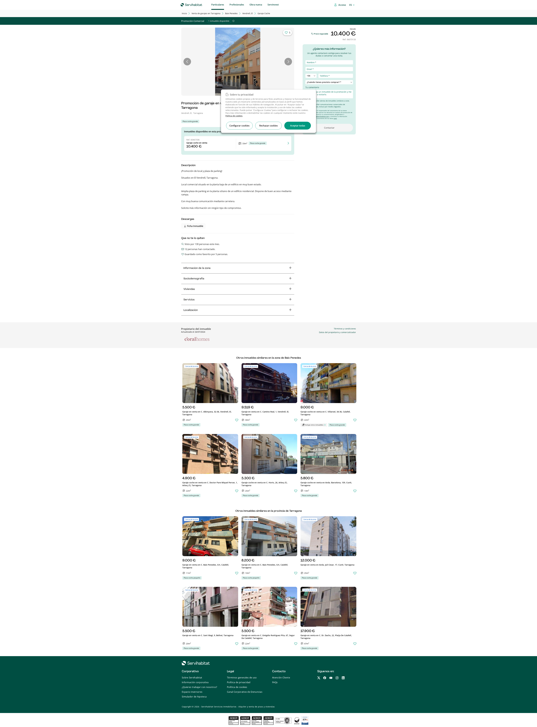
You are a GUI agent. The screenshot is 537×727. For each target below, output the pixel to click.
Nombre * (310, 59)
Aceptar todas (297, 125)
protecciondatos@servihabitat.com (317, 116)
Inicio (184, 13)
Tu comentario (312, 87)
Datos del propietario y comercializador (337, 332)
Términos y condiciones (345, 328)
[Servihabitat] (187, 4)
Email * (308, 65)
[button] (187, 61)
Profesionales (236, 4)
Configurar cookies (239, 125)
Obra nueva (255, 4)
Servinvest (273, 4)
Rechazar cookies (268, 125)
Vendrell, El (247, 13)
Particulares (217, 4)
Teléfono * (310, 72)
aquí (335, 118)
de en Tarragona (206, 13)
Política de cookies (233, 115)
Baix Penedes (231, 13)
